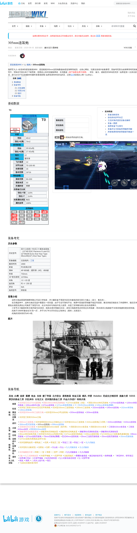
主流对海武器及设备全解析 (119, 120)
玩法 (70, 26)
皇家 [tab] (22, 396)
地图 (56, 26)
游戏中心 (57, 515)
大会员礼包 (62, 3)
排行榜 (38, 3)
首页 (30, 3)
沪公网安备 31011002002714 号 (69, 526)
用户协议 (98, 515)
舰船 (28, 26)
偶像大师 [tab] (123, 396)
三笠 (32, 260)
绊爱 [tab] (90, 396)
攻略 (98, 26)
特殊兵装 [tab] (81, 399)
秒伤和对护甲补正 (115, 117)
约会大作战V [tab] (69, 399)
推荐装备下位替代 (115, 126)
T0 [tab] (10, 110)
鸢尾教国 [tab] (66, 396)
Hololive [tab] (97, 396)
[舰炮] (25, 65)
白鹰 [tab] (16, 396)
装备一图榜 (112, 123)
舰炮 (29, 65)
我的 (83, 3)
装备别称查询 (113, 115)
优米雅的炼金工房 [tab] (53, 399)
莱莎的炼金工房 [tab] (16, 399)
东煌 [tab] (39, 396)
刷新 (98, 36)
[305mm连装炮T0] (29, 125)
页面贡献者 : (12, 56)
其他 (84, 26)
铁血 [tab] (33, 396)
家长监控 (88, 515)
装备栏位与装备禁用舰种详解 (120, 129)
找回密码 (78, 515)
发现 (45, 3)
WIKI (53, 3)
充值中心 (74, 3)
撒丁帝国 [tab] (47, 396)
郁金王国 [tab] (76, 396)
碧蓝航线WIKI (16, 65)
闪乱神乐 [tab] (29, 399)
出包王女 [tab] (39, 399)
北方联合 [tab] (56, 396)
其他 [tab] (11, 396)
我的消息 (131, 13)
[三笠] (62, 137)
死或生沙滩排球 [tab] (110, 396)
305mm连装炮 (29, 116)
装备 (42, 26)
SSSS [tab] (132, 396)
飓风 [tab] (84, 396)
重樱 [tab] (28, 396)
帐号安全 (67, 515)
